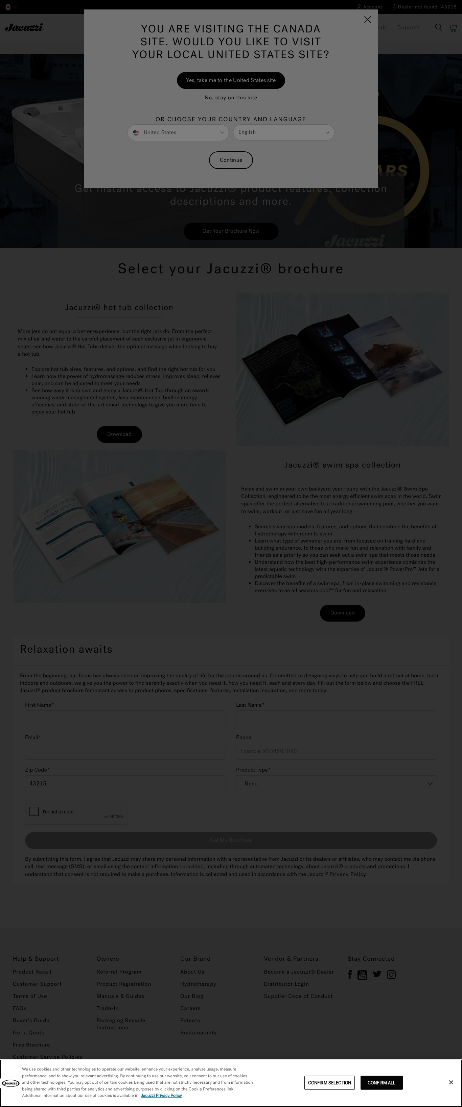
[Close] (451, 1082)
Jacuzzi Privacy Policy (161, 1096)
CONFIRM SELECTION (329, 1082)
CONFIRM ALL (381, 1082)
